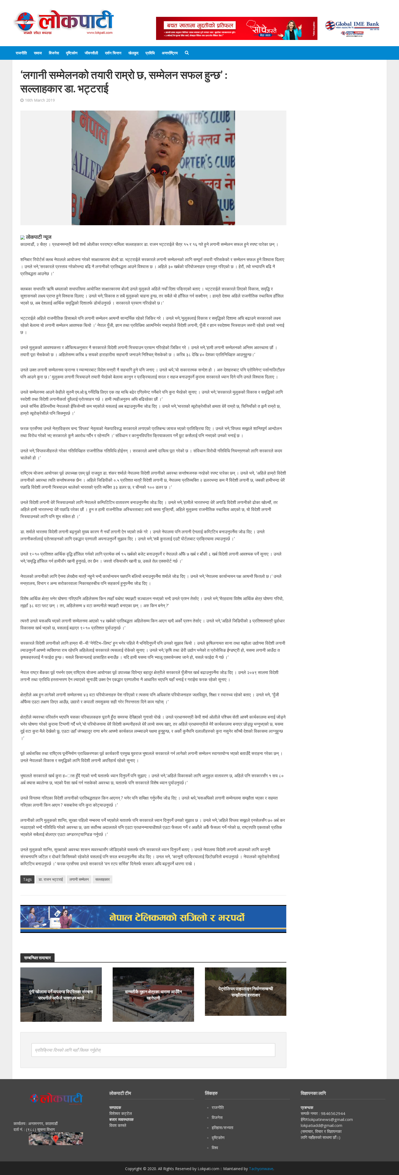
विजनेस (54, 52)
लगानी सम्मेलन (79, 879)
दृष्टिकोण (72, 52)
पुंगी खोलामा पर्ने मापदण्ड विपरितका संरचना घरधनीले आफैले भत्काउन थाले (61, 994)
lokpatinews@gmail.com (330, 1119)
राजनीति (21, 52)
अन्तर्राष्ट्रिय (170, 52)
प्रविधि (150, 52)
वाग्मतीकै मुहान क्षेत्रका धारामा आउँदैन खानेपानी (153, 994)
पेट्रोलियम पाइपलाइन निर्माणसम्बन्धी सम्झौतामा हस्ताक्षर (245, 991)
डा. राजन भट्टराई (51, 879)
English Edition (212, 11)
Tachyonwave (261, 1168)
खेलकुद (133, 52)
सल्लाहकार (102, 879)
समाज (38, 52)
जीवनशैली (91, 52)
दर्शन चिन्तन (113, 52)
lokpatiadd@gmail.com (321, 1125)
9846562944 (332, 1113)
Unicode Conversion (286, 11)
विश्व (215, 1147)
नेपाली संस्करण (247, 11)
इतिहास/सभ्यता (222, 1127)
